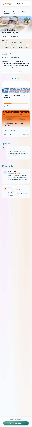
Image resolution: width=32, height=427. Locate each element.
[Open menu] (28, 3)
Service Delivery (16, 71)
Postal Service (6, 71)
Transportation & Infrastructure (9, 18)
